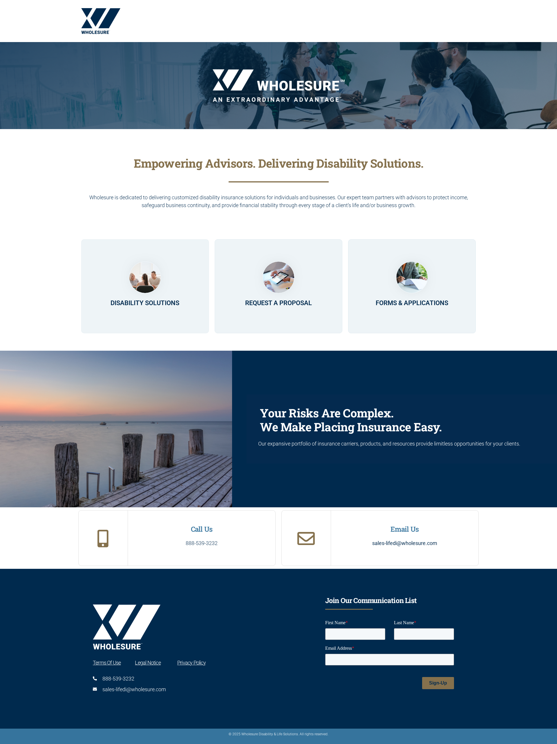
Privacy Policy (191, 663)
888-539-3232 (202, 543)
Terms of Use (107, 663)
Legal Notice (147, 663)
